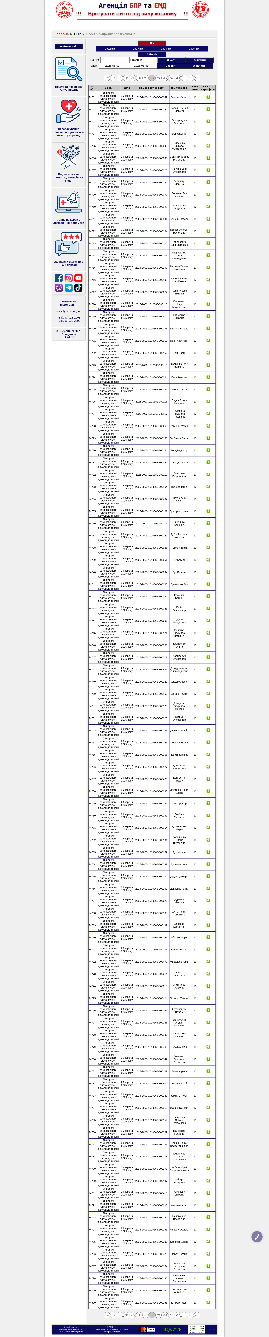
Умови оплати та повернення (70, 1332)
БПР (77, 34)
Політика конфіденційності (70, 1329)
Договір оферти (70, 1327)
